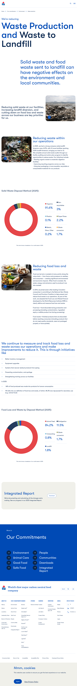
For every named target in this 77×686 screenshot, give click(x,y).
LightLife (23, 638)
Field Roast (24, 635)
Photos (59, 611)
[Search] (70, 3)
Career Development (41, 623)
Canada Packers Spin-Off (52, 609)
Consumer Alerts (6, 658)
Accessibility (25, 658)
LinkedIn (72, 608)
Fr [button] (73, 589)
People (43, 552)
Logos (58, 619)
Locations (4, 611)
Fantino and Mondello (24, 627)
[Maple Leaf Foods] (3, 3)
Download (52, 495)
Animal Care (21, 557)
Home (3, 11)
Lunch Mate (24, 631)
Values (3, 608)
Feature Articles (34, 604)
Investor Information (51, 605)
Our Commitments (11, 11)
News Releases (60, 608)
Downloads (46, 562)
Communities (47, 557)
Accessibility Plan (35, 658)
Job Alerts (40, 611)
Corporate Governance (4, 623)
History (3, 604)
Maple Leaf (24, 608)
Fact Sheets (60, 615)
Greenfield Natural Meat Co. (25, 616)
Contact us (72, 611)
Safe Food (19, 567)
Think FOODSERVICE (25, 646)
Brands (23, 604)
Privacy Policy (45, 658)
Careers (40, 604)
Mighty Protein (25, 619)
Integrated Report (46, 569)
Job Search (41, 608)
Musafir (23, 623)
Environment (22, 11)
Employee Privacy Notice (57, 658)
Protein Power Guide (60, 623)
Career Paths (41, 615)
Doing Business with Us (5, 627)
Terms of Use (16, 658)
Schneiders (24, 611)
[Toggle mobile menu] (74, 3)
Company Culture (42, 619)
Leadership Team (5, 615)
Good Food (20, 562)
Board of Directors (6, 619)
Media (58, 604)
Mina (22, 642)
